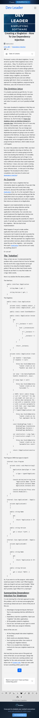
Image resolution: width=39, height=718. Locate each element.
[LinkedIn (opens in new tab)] (13, 693)
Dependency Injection (18, 47)
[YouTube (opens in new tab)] (2, 693)
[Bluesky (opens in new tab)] (21, 693)
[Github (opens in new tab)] (17, 697)
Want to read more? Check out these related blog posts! (17, 681)
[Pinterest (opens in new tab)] (21, 697)
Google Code (17, 662)
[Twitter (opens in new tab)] (17, 693)
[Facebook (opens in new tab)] (36, 693)
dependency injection (10, 175)
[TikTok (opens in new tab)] (25, 693)
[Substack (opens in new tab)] (6, 693)
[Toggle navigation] (35, 8)
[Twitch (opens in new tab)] (10, 693)
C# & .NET (7, 47)
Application (7, 192)
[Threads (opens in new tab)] (28, 693)
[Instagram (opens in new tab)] (32, 693)
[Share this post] (19, 670)
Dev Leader (14, 8)
